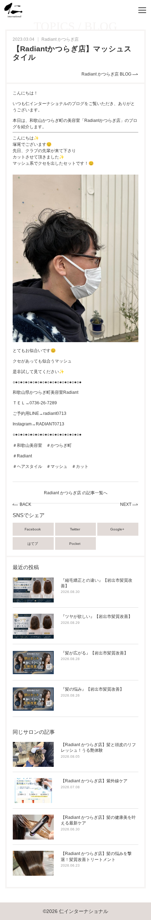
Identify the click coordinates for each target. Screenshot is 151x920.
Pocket (75, 544)
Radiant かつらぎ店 (60, 39)
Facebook (33, 529)
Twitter (75, 529)
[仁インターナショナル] (13, 10)
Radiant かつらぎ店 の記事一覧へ (75, 492)
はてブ (33, 544)
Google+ (117, 529)
